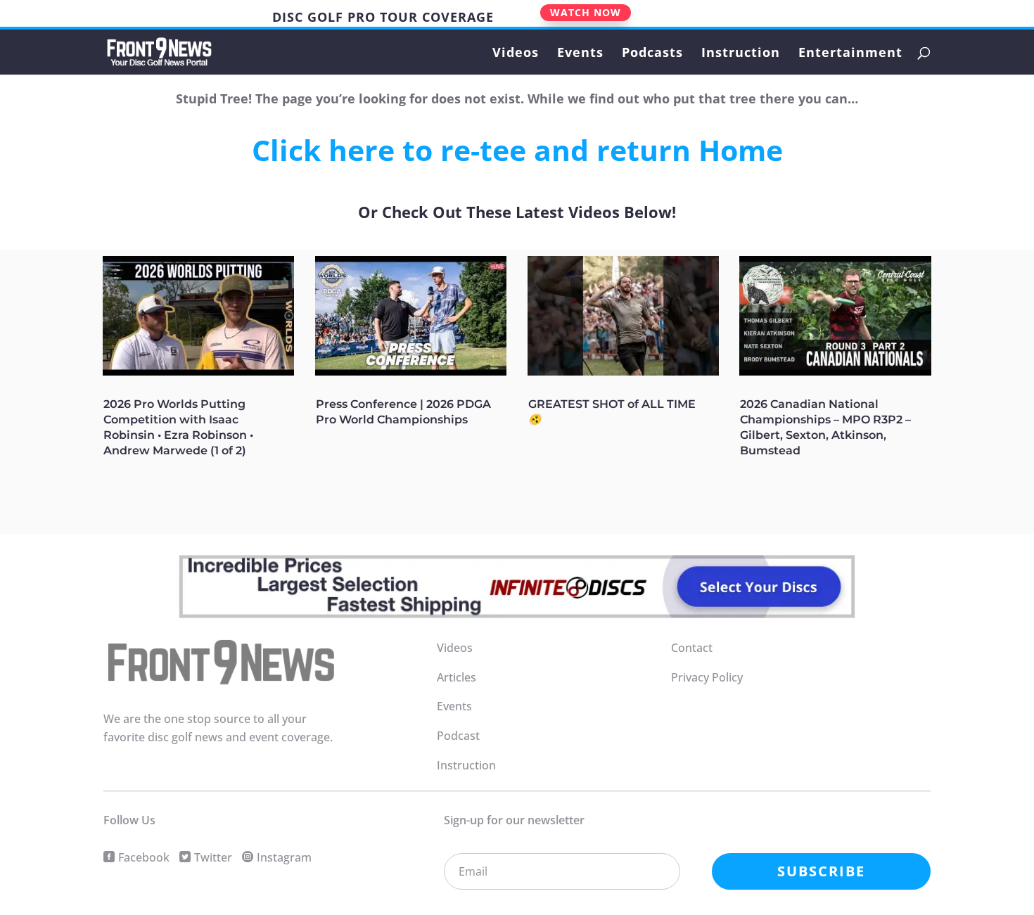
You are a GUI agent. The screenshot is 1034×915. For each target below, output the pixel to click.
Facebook (144, 857)
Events (580, 53)
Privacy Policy (707, 677)
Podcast (458, 735)
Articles (456, 677)
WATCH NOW (585, 12)
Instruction (740, 53)
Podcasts (652, 53)
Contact (692, 647)
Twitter (213, 857)
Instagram (284, 857)
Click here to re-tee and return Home (517, 149)
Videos (515, 53)
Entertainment (850, 53)
